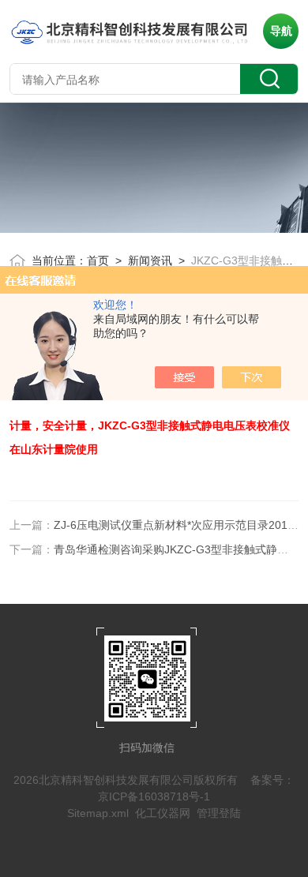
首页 (98, 260)
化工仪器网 (162, 813)
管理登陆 (219, 813)
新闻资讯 (150, 260)
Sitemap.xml (98, 813)
